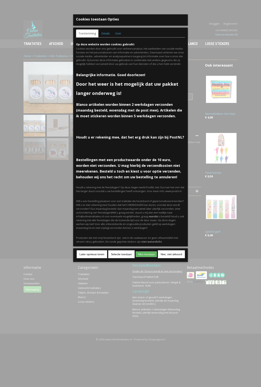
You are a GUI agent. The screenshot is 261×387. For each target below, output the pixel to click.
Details (105, 33)
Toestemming (87, 33)
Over (118, 33)
